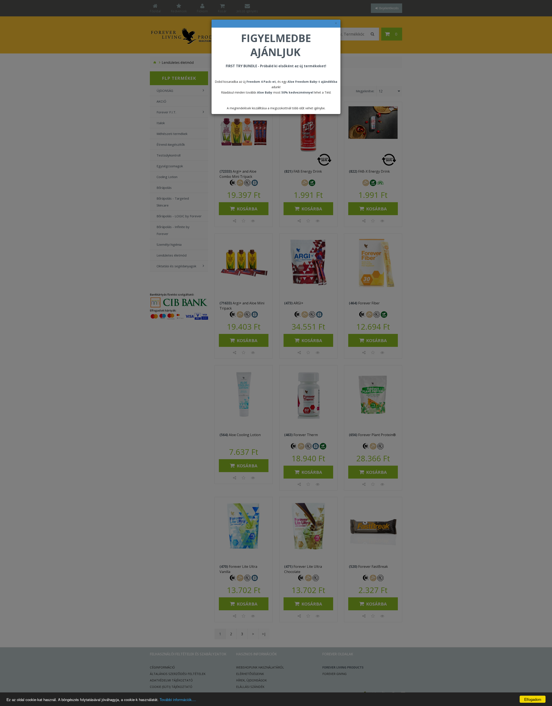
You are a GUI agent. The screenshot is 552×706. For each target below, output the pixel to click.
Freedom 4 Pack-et (261, 82)
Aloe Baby (264, 92)
